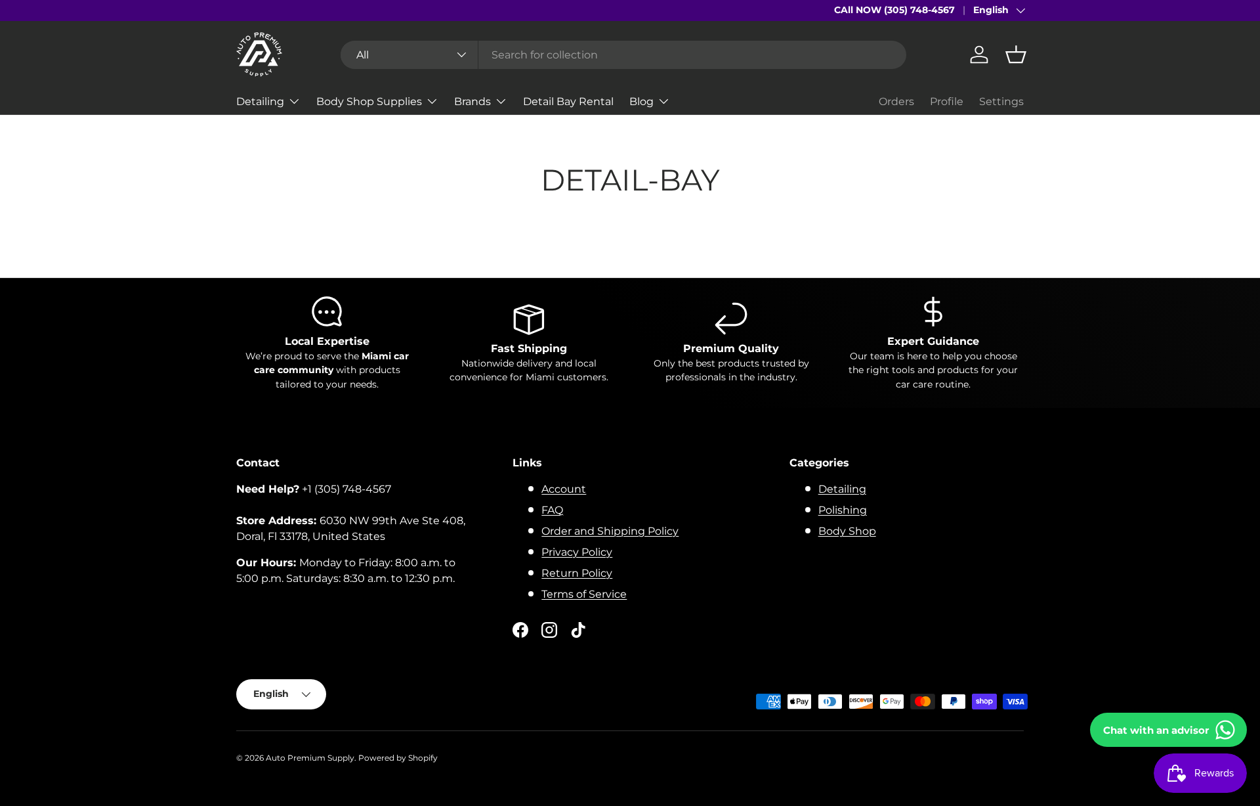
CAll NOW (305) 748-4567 (894, 10)
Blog (641, 101)
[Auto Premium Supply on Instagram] (549, 630)
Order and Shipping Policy (610, 531)
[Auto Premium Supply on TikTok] (578, 630)
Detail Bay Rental (568, 101)
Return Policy (576, 573)
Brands (472, 101)
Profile (946, 101)
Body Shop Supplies (369, 101)
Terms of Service (584, 594)
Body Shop (847, 531)
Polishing (842, 510)
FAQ (552, 510)
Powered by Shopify (398, 758)
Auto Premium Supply (310, 758)
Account (563, 489)
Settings (1001, 101)
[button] (1015, 54)
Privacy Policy (576, 552)
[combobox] (623, 55)
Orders (896, 101)
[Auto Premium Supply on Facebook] (520, 630)
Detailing (260, 101)
